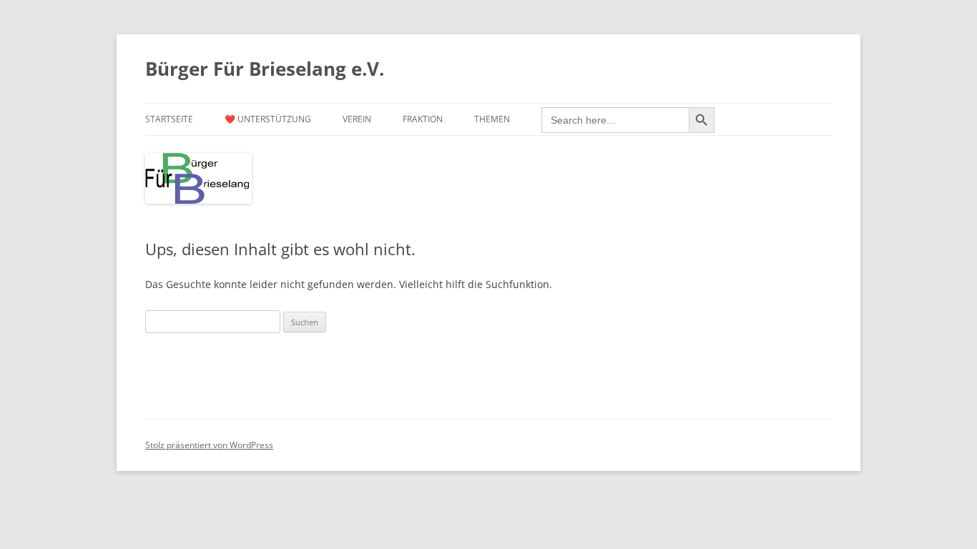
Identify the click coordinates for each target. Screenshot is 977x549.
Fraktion (423, 119)
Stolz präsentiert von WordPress (209, 445)
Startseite (169, 119)
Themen (492, 119)
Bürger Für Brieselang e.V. (264, 68)
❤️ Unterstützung (268, 119)
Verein (357, 119)
